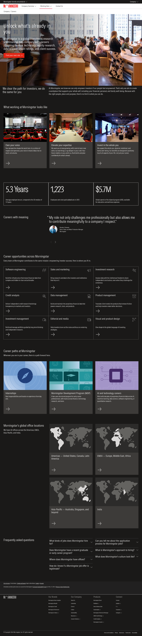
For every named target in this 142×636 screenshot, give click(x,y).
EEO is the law (7, 583)
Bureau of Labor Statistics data (62, 587)
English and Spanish (21, 583)
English (37, 583)
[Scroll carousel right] (55, 242)
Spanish (41, 583)
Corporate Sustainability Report (39, 587)
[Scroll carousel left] (51, 242)
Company (7, 11)
